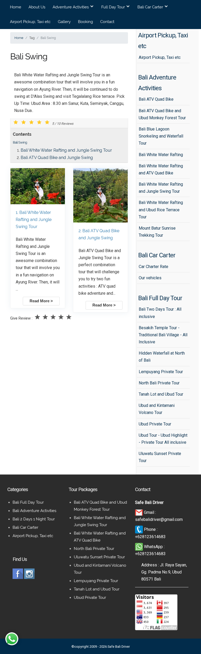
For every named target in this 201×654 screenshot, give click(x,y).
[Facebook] (18, 577)
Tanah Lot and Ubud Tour (96, 589)
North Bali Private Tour (94, 548)
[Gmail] (139, 512)
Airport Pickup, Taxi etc (30, 21)
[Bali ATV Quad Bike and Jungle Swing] (100, 221)
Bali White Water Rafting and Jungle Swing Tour (66, 150)
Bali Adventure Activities (34, 510)
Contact (107, 21)
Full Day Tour (113, 7)
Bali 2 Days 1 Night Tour (34, 519)
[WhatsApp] (139, 546)
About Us (37, 7)
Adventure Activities (71, 7)
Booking (85, 21)
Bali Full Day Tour (28, 502)
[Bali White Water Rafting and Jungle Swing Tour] (37, 202)
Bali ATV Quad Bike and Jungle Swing (57, 157)
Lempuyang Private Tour (96, 580)
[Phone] (139, 529)
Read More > (41, 301)
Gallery (64, 21)
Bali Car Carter (150, 7)
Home (15, 7)
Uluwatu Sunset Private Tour (99, 557)
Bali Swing (20, 142)
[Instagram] (29, 577)
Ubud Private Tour (90, 597)
